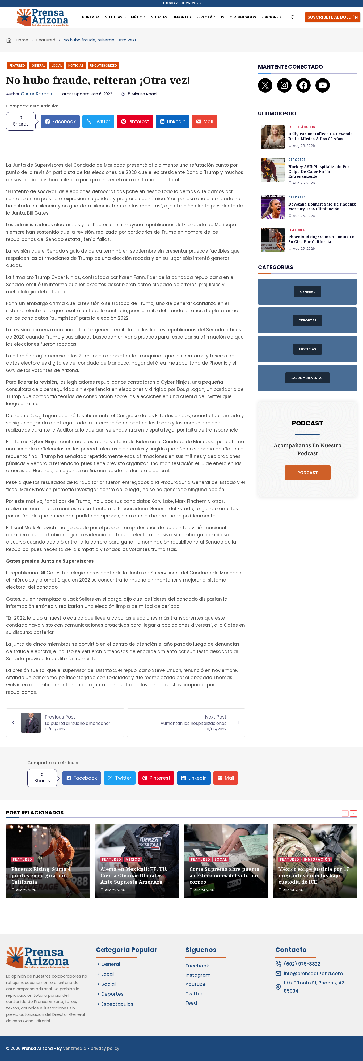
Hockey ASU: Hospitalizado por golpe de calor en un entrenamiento (318, 171)
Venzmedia (74, 1048)
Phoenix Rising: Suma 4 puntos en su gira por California (321, 239)
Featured (45, 40)
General (38, 65)
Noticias (75, 65)
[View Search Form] (293, 17)
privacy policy (105, 1048)
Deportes (181, 17)
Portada (90, 17)
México (138, 17)
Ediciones (271, 17)
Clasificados (243, 17)
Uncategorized (103, 65)
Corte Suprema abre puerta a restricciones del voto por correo (224, 875)
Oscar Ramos (36, 94)
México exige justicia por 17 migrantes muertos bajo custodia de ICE (313, 875)
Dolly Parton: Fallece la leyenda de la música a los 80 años (320, 136)
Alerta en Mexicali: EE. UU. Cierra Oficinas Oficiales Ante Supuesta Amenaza (133, 875)
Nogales (159, 17)
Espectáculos (210, 17)
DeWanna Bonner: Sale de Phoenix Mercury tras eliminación (322, 206)
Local (57, 65)
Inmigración (317, 859)
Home (22, 40)
